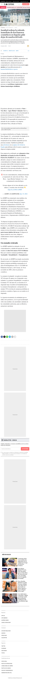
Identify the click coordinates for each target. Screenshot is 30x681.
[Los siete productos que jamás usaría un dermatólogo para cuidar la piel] (14, 128)
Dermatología (12, 50)
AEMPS (17, 50)
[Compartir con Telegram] (10, 337)
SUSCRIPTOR (4, 637)
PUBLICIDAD (4, 635)
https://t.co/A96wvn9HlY (15, 189)
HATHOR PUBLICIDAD (6, 630)
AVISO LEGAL (4, 661)
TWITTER (3, 646)
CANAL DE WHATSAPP (6, 622)
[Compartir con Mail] (12, 337)
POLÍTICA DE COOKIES (6, 668)
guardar (28, 46)
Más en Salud (6, 554)
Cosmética (5, 50)
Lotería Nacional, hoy (24, 1)
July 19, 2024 (23, 194)
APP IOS (3, 615)
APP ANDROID (4, 618)
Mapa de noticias (16, 1)
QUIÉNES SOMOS (5, 620)
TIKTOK (3, 653)
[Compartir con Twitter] (4, 337)
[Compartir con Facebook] (2, 337)
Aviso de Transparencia (7, 670)
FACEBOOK (3, 648)
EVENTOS (3, 633)
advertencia (6, 145)
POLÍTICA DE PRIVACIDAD (6, 663)
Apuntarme (25, 449)
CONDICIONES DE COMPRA (7, 665)
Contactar (3, 627)
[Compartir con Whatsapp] (7, 337)
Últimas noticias (8, 1)
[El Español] (11, 4)
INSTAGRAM (4, 650)
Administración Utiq (6, 672)
